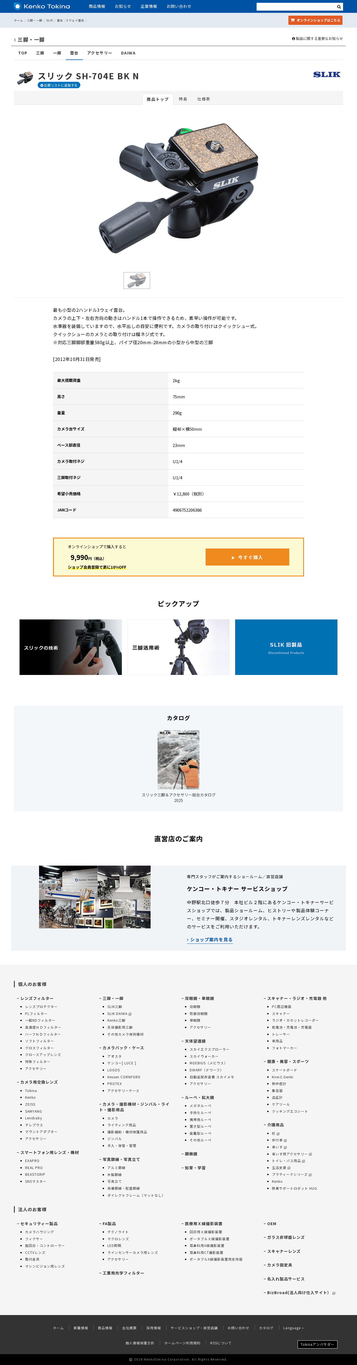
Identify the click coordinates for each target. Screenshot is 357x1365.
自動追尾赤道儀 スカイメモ (212, 1076)
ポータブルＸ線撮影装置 (210, 1238)
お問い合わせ (179, 6)
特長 (183, 99)
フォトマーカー (284, 1047)
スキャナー (281, 1013)
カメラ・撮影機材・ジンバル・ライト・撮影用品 (134, 1106)
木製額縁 (114, 1174)
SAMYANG (33, 1111)
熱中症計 (279, 1083)
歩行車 (277, 1140)
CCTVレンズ (35, 1252)
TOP (23, 53)
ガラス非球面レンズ (286, 1237)
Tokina (31, 1090)
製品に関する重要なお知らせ (319, 38)
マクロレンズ (118, 1238)
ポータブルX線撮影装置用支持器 (216, 1259)
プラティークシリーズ (290, 1174)
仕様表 (204, 99)
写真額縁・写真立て (121, 1159)
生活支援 (279, 1167)
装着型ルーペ (200, 1133)
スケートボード (284, 1069)
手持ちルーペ (200, 1112)
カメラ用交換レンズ (39, 1082)
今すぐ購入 (250, 557)
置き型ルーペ (200, 1126)
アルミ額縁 (116, 1167)
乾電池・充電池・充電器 (292, 1027)
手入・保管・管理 (121, 1145)
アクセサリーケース (123, 1090)
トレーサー (281, 1034)
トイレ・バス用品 (286, 1160)
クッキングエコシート (290, 1111)
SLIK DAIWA (117, 1013)
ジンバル (114, 1138)
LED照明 (114, 1245)
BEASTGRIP (35, 1174)
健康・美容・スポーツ (288, 1061)
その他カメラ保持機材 (125, 1034)
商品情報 (97, 6)
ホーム (18, 20)
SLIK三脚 (114, 1006)
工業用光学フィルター (123, 1273)
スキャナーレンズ (284, 1251)
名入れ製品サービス (286, 1279)
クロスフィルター (39, 1047)
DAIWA (128, 53)
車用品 (277, 1040)
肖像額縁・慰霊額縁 (123, 1188)
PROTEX (114, 1083)
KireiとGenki (282, 1076)
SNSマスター (36, 1181)
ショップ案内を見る (211, 939)
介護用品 (275, 1124)
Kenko (30, 1097)
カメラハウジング (39, 1231)
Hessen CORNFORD (124, 1076)
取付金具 (32, 1259)
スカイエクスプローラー (210, 1049)
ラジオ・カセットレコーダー (295, 1020)
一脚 (57, 53)
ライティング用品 (121, 1124)
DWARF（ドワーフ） (207, 1069)
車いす (277, 1146)
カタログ (266, 1327)
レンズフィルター (37, 998)
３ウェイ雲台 (75, 20)
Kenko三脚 (116, 1020)
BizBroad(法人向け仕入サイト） (299, 1292)
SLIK (49, 20)
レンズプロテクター (41, 1006)
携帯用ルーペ (200, 1119)
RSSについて (221, 1342)
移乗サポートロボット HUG (294, 1188)
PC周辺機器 (281, 1006)
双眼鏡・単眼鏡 (199, 998)
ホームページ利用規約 (182, 1342)
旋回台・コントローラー (45, 1245)
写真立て (114, 1181)
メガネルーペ (200, 1105)
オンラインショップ (318, 20)
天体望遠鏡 (195, 1041)
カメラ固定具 (279, 1265)
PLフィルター (36, 1013)
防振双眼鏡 (199, 1013)
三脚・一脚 (34, 20)
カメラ (112, 1118)
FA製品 (109, 1223)
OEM (271, 1223)
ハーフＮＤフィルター (43, 1034)
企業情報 (149, 6)
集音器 (277, 1090)
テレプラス (34, 1124)
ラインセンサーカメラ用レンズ (132, 1252)
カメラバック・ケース (123, 1047)
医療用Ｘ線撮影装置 (204, 1223)
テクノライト (118, 1231)
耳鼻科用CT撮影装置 (206, 1252)
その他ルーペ (200, 1140)
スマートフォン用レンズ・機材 (49, 1152)
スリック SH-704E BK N (88, 76)
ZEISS (30, 1104)
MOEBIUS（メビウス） (209, 1062)
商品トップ (158, 99)
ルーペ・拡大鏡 (199, 1097)
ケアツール (281, 1104)
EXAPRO (32, 1160)
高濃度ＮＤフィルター (43, 1027)
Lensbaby (33, 1117)
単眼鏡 (195, 1020)
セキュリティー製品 (39, 1223)
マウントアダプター (41, 1131)
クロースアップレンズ (43, 1054)
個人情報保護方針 (140, 1342)
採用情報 (153, 1327)
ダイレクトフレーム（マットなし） (136, 1195)
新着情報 (81, 1327)
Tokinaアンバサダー (317, 1344)
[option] (178, 188)
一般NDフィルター (40, 1020)
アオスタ (114, 1056)
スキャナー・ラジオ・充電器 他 (297, 998)
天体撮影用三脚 (120, 1027)
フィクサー (34, 1238)
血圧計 (277, 1097)
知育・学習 (195, 1167)
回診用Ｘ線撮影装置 (206, 1231)
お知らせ (123, 6)
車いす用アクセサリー (290, 1153)
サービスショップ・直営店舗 (194, 1327)
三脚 (40, 53)
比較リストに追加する (60, 85)
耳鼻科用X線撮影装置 (207, 1245)
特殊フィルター (37, 1061)
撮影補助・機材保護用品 (127, 1131)
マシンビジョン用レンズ (45, 1266)
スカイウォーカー (204, 1056)
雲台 (60, 20)
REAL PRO (34, 1167)
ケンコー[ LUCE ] (121, 1062)
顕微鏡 (191, 1153)
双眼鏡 (195, 1006)
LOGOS (113, 1069)
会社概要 (129, 1327)
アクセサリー (100, 53)
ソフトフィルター (39, 1040)
